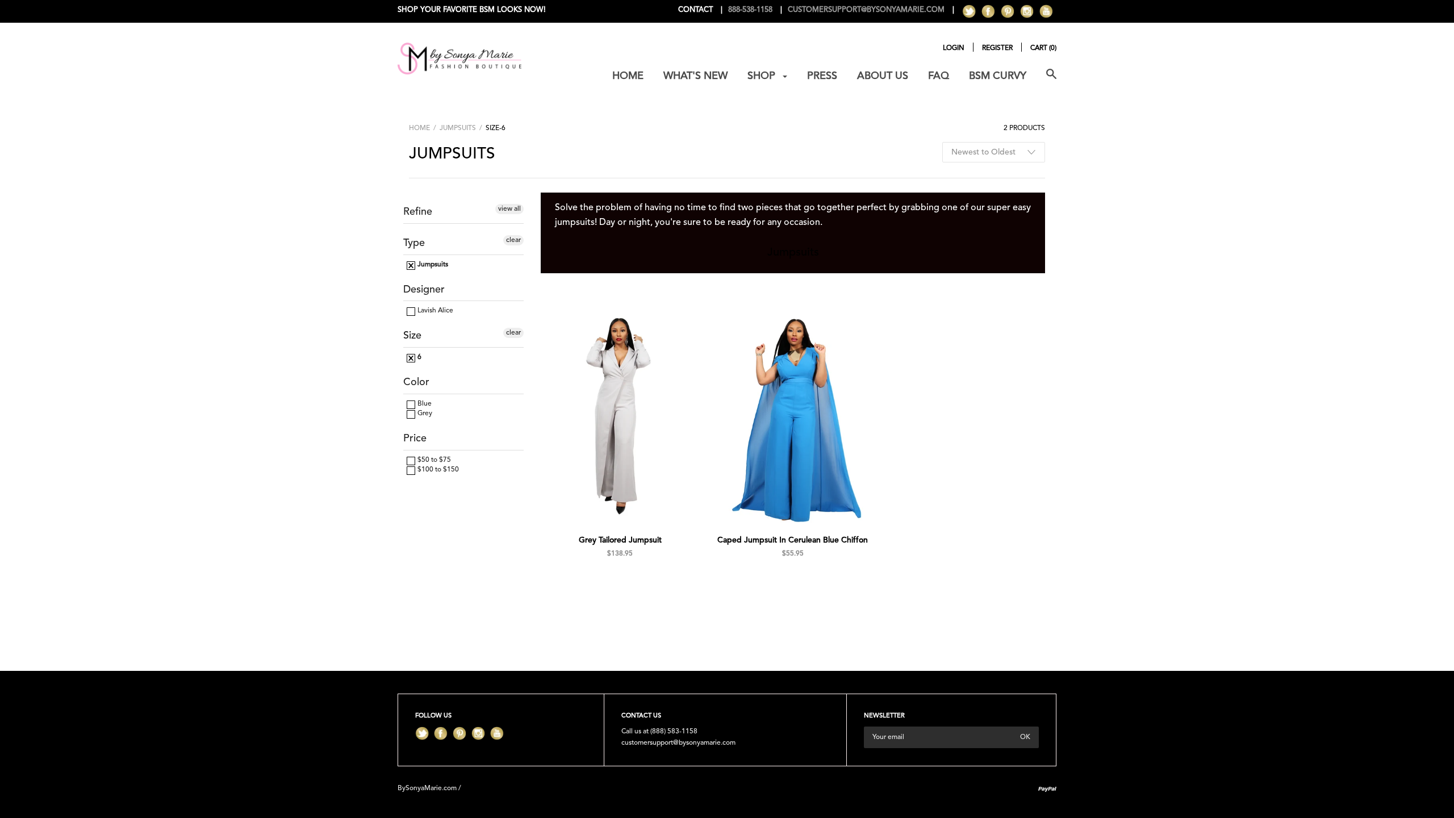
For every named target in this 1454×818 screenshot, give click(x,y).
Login (953, 48)
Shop (762, 76)
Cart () (1043, 48)
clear (513, 240)
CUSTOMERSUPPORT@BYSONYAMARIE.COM (866, 10)
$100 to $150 (437, 469)
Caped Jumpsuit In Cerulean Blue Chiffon (792, 540)
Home (628, 76)
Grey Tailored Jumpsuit (620, 540)
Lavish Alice (434, 310)
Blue (424, 403)
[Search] (1051, 80)
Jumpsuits (458, 128)
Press (822, 76)
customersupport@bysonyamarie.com (678, 743)
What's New (695, 76)
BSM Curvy (997, 76)
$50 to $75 (433, 460)
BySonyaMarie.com (427, 788)
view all (509, 209)
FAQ (938, 76)
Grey (424, 413)
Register (997, 48)
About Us (882, 76)
